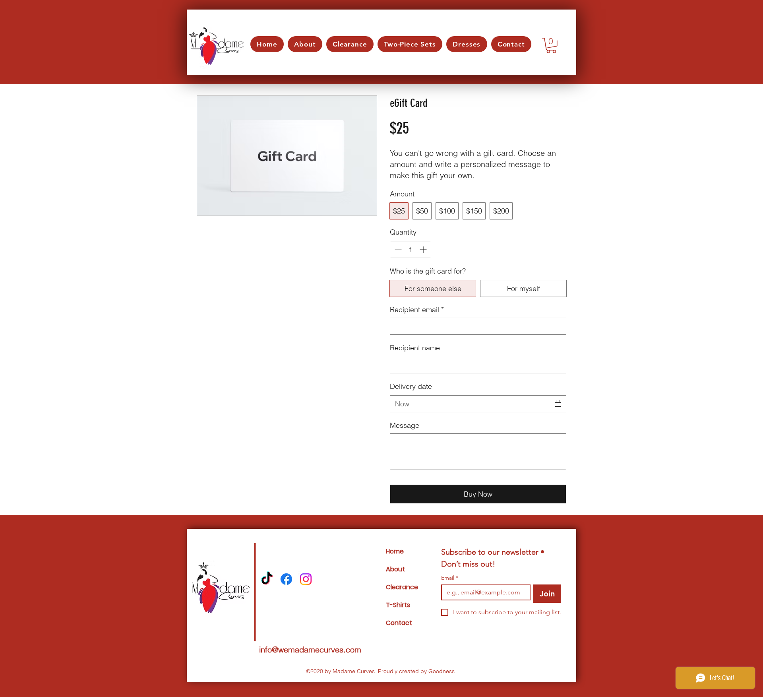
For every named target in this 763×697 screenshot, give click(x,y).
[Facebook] (286, 579)
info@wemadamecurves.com (310, 649)
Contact (399, 622)
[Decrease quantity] (397, 249)
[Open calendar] (558, 403)
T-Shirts (398, 605)
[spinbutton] (410, 249)
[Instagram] (306, 579)
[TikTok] (267, 579)
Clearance (402, 587)
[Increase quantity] (424, 249)
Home (395, 551)
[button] (551, 45)
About (395, 569)
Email (449, 578)
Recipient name (415, 347)
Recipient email (417, 309)
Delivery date (411, 386)
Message (404, 425)
